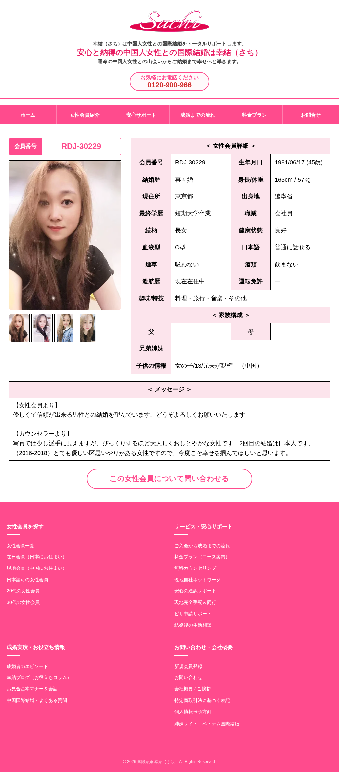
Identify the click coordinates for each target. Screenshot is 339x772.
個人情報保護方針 (193, 711)
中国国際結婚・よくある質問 (37, 700)
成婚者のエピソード (27, 666)
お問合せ (311, 115)
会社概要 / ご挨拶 (192, 688)
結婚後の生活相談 (193, 625)
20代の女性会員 (23, 590)
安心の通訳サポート (195, 590)
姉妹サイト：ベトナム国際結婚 (206, 723)
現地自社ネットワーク (197, 579)
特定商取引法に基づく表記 (202, 700)
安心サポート (141, 115)
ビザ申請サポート (193, 613)
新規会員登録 (188, 666)
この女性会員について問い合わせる (169, 478)
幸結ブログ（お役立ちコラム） (39, 677)
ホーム (28, 115)
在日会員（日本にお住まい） (37, 556)
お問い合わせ (188, 677)
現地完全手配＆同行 (195, 602)
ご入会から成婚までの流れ (202, 545)
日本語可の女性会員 (27, 579)
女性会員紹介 (85, 115)
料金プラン (254, 115)
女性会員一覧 (20, 545)
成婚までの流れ (197, 115)
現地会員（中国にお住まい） (37, 568)
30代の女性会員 (23, 602)
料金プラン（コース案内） (202, 556)
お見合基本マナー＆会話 (32, 688)
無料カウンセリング (195, 568)
